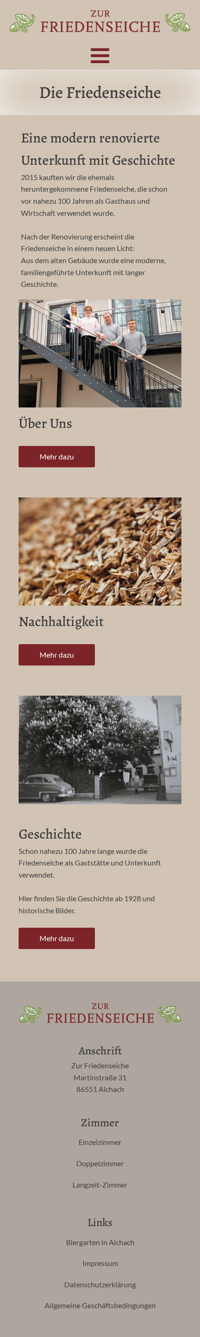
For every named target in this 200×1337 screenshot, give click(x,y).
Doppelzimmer (100, 1163)
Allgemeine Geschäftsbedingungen (100, 1305)
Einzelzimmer (100, 1141)
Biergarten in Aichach (100, 1242)
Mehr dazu (57, 456)
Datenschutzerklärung (100, 1284)
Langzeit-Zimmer (100, 1184)
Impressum (100, 1263)
